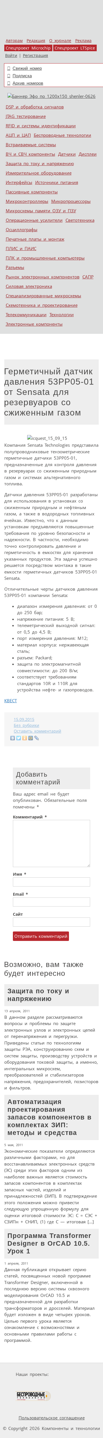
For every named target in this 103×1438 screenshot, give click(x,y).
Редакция (36, 40)
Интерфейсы (19, 182)
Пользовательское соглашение (52, 1418)
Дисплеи (88, 154)
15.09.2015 (24, 719)
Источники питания (56, 182)
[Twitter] (19, 738)
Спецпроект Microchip (28, 48)
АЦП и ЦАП (18, 135)
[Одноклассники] (25, 738)
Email (20, 894)
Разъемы (15, 267)
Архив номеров (28, 83)
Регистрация (35, 55)
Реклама (83, 40)
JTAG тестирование (26, 116)
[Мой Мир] (31, 738)
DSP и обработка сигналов (35, 107)
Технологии (61, 314)
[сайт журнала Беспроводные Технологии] (33, 1396)
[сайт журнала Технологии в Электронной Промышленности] (26, 1385)
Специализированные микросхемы (43, 295)
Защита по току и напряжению (40, 163)
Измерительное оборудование (39, 173)
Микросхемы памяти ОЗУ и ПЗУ (41, 210)
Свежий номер (27, 68)
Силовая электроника (29, 286)
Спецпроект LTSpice (75, 48)
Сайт (18, 914)
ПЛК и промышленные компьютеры (45, 258)
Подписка (22, 75)
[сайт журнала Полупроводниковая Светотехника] (69, 1385)
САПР (88, 277)
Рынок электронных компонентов (43, 277)
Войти (11, 55)
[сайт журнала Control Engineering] (72, 1396)
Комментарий (30, 817)
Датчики (67, 154)
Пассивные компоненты (32, 192)
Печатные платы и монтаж (35, 239)
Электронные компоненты (34, 324)
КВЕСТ (10, 700)
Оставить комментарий (37, 731)
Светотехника (80, 220)
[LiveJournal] (37, 738)
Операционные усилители (34, 220)
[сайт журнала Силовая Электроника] (69, 1374)
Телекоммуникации (26, 314)
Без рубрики (26, 725)
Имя (19, 874)
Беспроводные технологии (62, 135)
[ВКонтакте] (13, 738)
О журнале (60, 40)
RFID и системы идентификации (41, 125)
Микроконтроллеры (27, 201)
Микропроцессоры (71, 201)
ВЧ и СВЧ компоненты (30, 154)
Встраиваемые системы (31, 144)
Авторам (14, 40)
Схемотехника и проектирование (42, 305)
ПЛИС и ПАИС (21, 248)
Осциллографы (21, 229)
